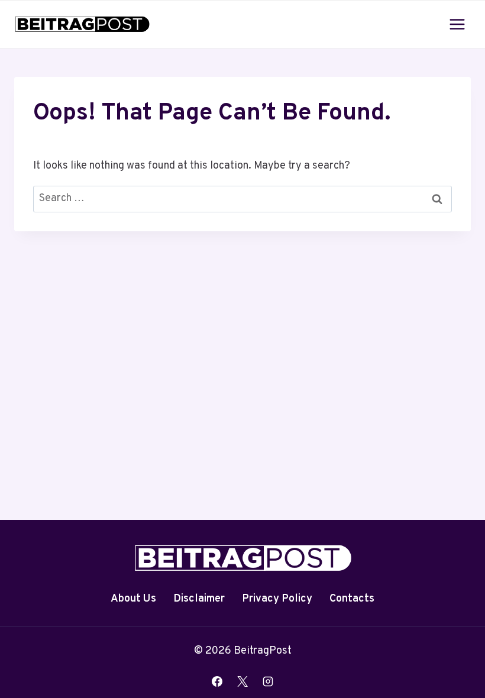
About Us (133, 599)
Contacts (351, 599)
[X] (242, 681)
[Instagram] (268, 681)
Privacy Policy (277, 599)
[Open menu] (457, 24)
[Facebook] (217, 681)
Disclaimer (199, 599)
